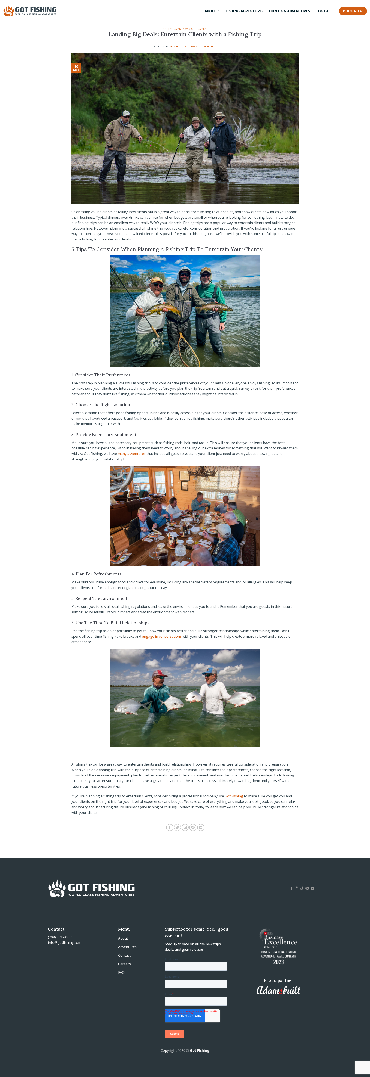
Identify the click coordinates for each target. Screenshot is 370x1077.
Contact (324, 11)
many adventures (132, 453)
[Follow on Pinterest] (307, 888)
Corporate (172, 28)
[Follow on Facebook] (291, 888)
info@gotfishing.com (64, 942)
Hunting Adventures (289, 11)
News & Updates (194, 28)
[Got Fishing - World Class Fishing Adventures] (30, 10)
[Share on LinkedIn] (200, 827)
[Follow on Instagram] (296, 888)
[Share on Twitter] (177, 827)
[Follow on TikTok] (302, 888)
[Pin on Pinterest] (192, 827)
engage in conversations (162, 636)
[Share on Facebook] (169, 827)
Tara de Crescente (203, 46)
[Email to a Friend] (185, 827)
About (211, 11)
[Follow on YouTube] (312, 888)
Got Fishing (234, 796)
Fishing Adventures (245, 11)
